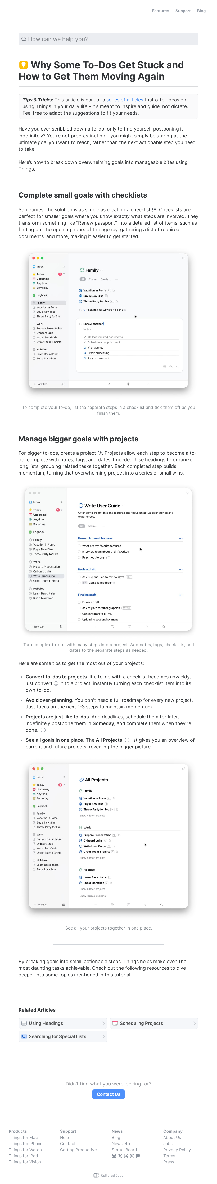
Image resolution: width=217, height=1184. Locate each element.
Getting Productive (78, 1149)
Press (168, 1161)
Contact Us (108, 1094)
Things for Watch (25, 1149)
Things (20, 11)
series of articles (124, 99)
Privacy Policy (177, 1149)
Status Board (124, 1149)
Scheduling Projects (141, 1023)
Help (64, 1137)
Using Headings (46, 1023)
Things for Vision (25, 1161)
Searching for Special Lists (57, 1036)
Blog (116, 1137)
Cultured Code (108, 1175)
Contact (68, 1143)
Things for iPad (23, 1155)
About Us (172, 1137)
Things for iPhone (26, 1143)
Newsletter (122, 1143)
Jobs (168, 1143)
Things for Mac (23, 1137)
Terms (169, 1155)
